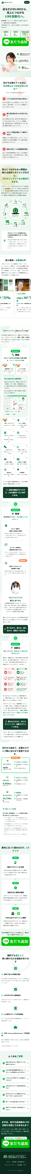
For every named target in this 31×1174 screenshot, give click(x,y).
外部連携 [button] (22, 473)
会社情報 (19, 1165)
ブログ (24, 1165)
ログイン (27, 2)
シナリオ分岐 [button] (21, 368)
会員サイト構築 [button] (22, 463)
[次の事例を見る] (29, 298)
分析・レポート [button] (22, 451)
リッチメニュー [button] (22, 436)
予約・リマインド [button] (8, 422)
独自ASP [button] (9, 474)
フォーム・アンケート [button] (9, 438)
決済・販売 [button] (9, 463)
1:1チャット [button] (9, 451)
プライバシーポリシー (10, 1165)
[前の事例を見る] (2, 298)
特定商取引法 (21, 1162)
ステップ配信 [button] (22, 425)
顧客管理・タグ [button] (8, 368)
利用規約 (14, 1162)
